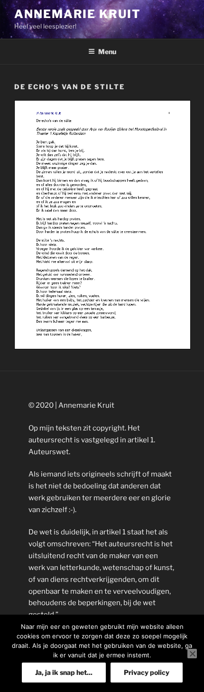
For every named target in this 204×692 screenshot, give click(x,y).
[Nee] (192, 653)
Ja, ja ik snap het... (64, 672)
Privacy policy (146, 672)
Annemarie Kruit (77, 14)
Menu (107, 51)
